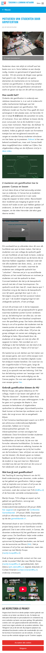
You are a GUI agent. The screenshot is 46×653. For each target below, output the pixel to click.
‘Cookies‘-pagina (36, 635)
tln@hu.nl (39, 490)
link (29, 544)
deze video (6, 151)
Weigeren (23, 648)
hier (20, 382)
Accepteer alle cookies (23, 643)
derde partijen (24, 613)
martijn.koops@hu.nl (11, 553)
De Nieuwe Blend (11, 27)
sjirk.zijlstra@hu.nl (16, 567)
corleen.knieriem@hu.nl (27, 570)
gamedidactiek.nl (18, 518)
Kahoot (31, 139)
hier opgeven (7, 510)
